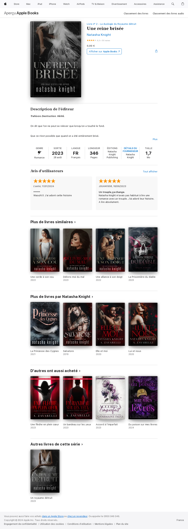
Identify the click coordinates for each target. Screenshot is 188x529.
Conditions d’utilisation (79, 524)
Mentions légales (104, 524)
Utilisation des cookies (52, 524)
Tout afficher (150, 171)
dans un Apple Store (53, 516)
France (180, 520)
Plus (155, 139)
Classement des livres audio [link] (168, 13)
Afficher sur (103, 51)
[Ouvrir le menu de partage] (156, 51)
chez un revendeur (77, 516)
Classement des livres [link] (136, 13)
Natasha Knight (99, 35)
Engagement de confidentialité (20, 524)
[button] (173, 4)
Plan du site (122, 524)
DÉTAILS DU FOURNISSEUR (130, 150)
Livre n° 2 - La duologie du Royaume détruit (111, 24)
